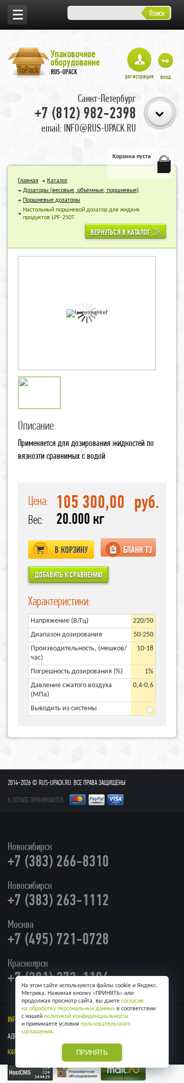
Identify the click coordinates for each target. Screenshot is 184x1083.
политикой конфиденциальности (86, 1016)
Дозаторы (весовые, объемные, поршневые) (81, 190)
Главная (28, 181)
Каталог (57, 181)
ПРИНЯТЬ (92, 1052)
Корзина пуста (131, 157)
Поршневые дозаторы (51, 200)
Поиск (157, 13)
